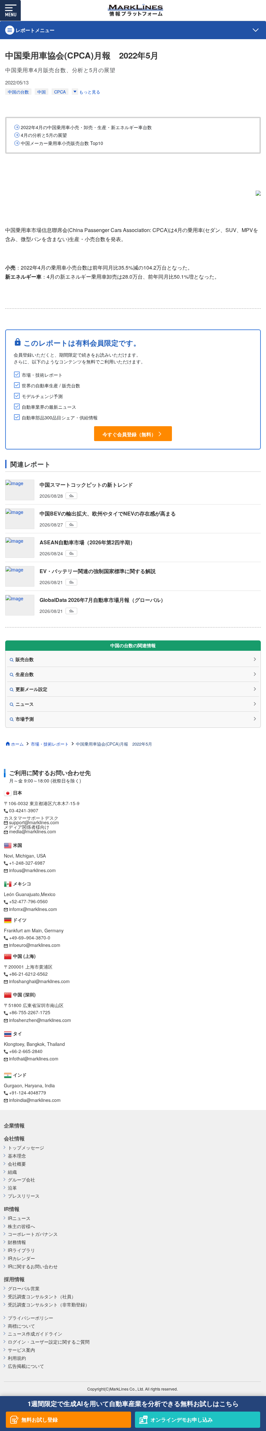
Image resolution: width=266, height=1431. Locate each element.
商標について (21, 1326)
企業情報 (14, 1125)
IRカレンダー (21, 1258)
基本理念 (17, 1156)
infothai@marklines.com (33, 1058)
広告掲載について (26, 1366)
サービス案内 (21, 1350)
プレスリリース (24, 1196)
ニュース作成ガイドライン (35, 1334)
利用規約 (17, 1358)
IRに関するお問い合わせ (33, 1266)
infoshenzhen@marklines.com (40, 1020)
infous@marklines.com (32, 870)
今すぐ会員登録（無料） (129, 434)
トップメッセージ (26, 1147)
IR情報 (11, 1209)
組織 (12, 1172)
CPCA (60, 92)
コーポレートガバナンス (33, 1234)
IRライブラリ (21, 1250)
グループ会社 (21, 1179)
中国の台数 (18, 92)
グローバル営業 (24, 1288)
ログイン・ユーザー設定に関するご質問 (49, 1342)
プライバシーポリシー (30, 1318)
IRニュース (19, 1218)
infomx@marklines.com (33, 909)
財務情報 (17, 1242)
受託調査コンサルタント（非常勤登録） (49, 1304)
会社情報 (14, 1138)
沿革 (12, 1188)
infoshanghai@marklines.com (39, 981)
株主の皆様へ (21, 1226)
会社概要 (17, 1164)
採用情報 (14, 1279)
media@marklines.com (32, 831)
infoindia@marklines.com (35, 1100)
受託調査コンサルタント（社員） (42, 1296)
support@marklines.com (34, 822)
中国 (41, 92)
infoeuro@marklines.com (34, 945)
